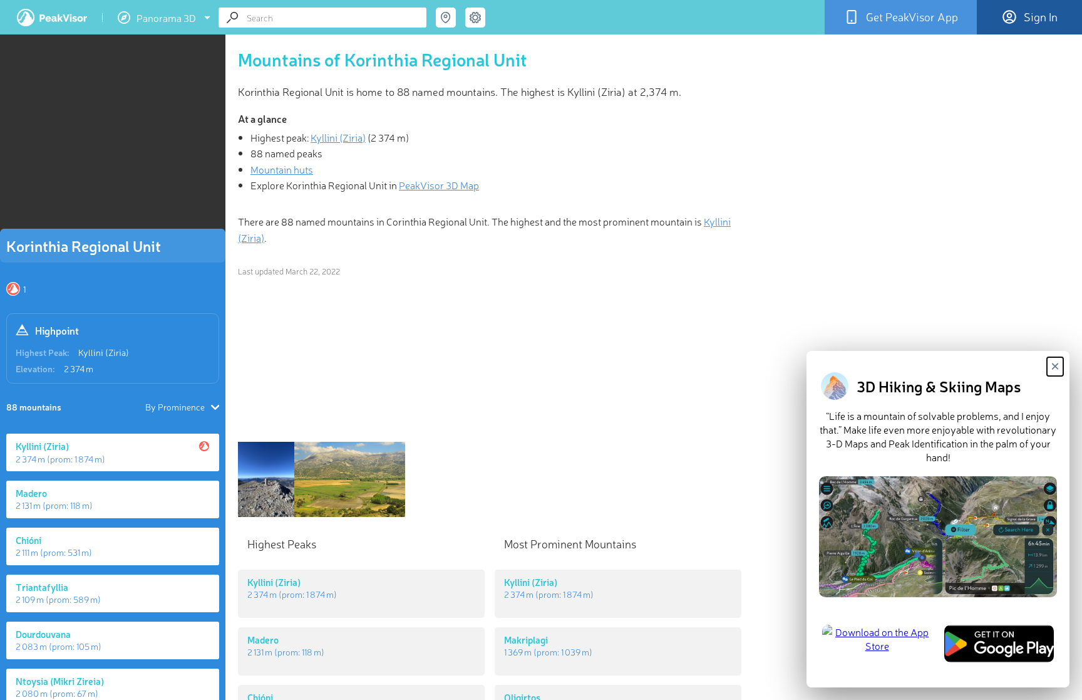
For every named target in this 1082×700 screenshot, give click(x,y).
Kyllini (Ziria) (103, 352)
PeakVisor (52, 17)
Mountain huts (281, 169)
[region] (112, 135)
